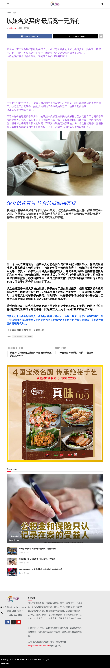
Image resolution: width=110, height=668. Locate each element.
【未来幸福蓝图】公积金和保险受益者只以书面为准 (30, 536)
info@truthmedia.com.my (39, 645)
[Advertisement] (55, 79)
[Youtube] (18, 622)
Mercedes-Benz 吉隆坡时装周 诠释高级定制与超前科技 (40, 569)
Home (9, 12)
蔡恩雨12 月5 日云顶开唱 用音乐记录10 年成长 (37, 559)
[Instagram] (13, 622)
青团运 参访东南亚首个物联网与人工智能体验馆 (37, 548)
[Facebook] (7, 622)
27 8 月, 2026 (14, 540)
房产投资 (28, 336)
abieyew (12, 28)
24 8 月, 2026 (24, 552)
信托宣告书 (17, 336)
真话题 (26, 28)
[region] (55, 413)
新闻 (14, 12)
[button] (11, 413)
